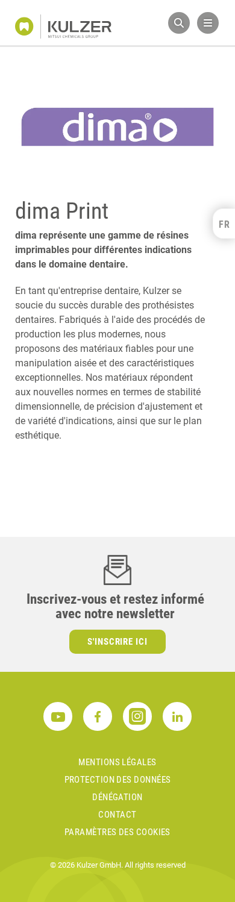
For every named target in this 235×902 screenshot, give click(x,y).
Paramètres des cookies (117, 832)
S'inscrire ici (117, 641)
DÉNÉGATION (117, 797)
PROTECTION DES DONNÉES (117, 779)
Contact (117, 814)
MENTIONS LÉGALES (117, 762)
